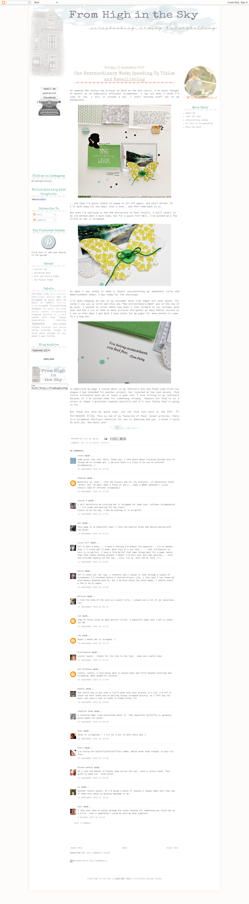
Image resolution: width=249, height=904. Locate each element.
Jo (79, 787)
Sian (86, 439)
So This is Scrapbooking (199, 123)
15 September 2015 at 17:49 (93, 758)
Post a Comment (82, 823)
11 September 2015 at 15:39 (93, 491)
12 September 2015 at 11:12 (93, 626)
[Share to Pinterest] (124, 438)
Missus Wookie (85, 767)
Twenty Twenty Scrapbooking (49, 312)
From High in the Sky (99, 879)
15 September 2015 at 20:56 (93, 778)
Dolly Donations (58, 294)
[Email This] (111, 438)
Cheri (81, 748)
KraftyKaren (84, 652)
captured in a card (54, 315)
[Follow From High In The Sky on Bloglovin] (39, 200)
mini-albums (59, 324)
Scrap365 (43, 306)
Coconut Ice (40, 269)
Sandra (81, 689)
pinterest (49, 93)
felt (44, 317)
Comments (40, 220)
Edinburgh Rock (42, 273)
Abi (79, 523)
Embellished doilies (43, 297)
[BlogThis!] (115, 438)
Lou (79, 616)
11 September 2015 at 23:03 (93, 562)
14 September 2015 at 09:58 (93, 739)
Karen (81, 571)
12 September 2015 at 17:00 (93, 680)
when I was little (43, 336)
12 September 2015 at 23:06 (93, 702)
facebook (50, 97)
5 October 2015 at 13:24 (91, 817)
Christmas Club (40, 294)
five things (58, 317)
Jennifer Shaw (85, 711)
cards (35, 317)
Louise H (82, 501)
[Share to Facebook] (121, 438)
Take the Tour (193, 116)
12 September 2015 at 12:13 (93, 660)
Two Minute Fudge (43, 280)
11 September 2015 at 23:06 (93, 587)
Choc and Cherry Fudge (46, 276)
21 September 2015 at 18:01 (93, 797)
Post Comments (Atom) (98, 853)
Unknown (82, 478)
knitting (61, 320)
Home (124, 848)
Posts (39, 215)
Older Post (172, 848)
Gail (80, 807)
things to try (56, 333)
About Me (190, 113)
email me (50, 89)
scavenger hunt (49, 327)
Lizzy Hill (83, 543)
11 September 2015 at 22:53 (93, 534)
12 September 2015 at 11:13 (93, 643)
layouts (105, 443)
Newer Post (77, 848)
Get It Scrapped (90, 443)
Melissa (82, 596)
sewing (62, 327)
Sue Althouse (85, 669)
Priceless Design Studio (148, 879)
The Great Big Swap (54, 309)
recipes (36, 327)
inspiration (38, 320)
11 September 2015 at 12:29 (93, 469)
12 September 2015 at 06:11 (93, 607)
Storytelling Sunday (197, 120)
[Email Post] (105, 439)
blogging (36, 314)
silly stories (41, 330)
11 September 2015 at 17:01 (93, 514)
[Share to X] (118, 438)
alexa (81, 456)
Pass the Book (193, 127)
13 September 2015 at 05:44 (93, 722)
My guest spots (53, 300)
